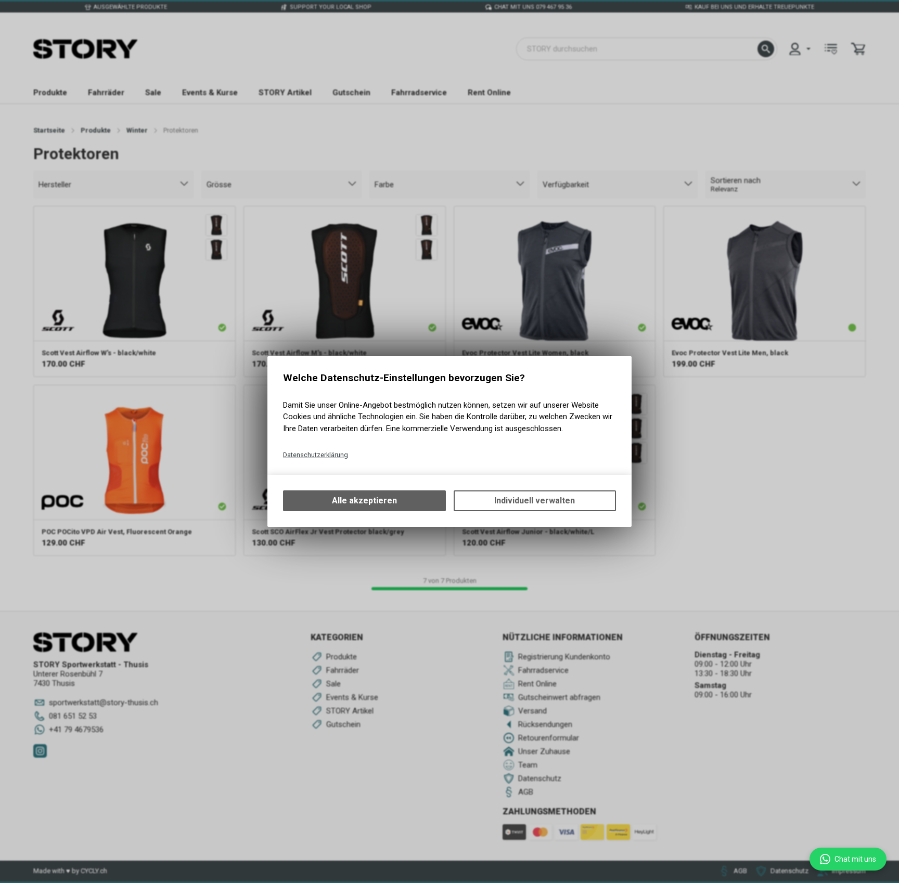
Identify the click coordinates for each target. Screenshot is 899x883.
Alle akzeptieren (364, 500)
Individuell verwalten (534, 500)
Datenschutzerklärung (315, 455)
